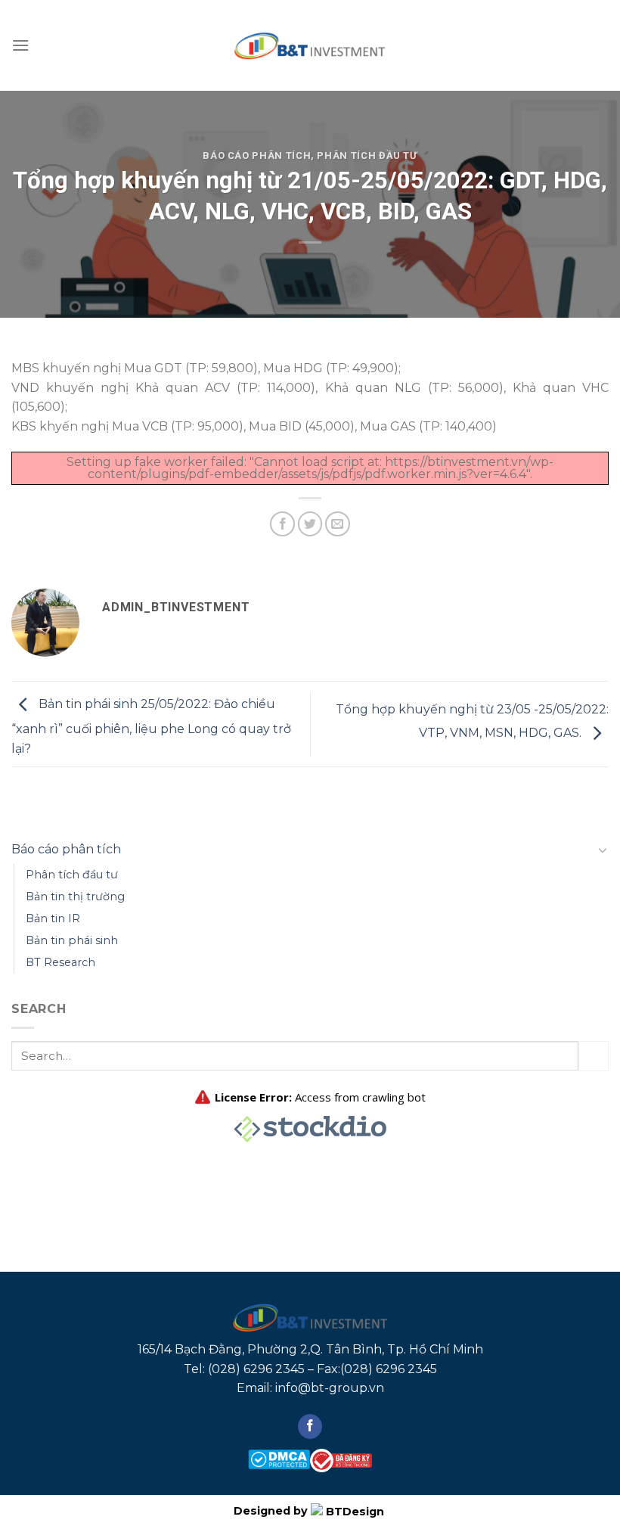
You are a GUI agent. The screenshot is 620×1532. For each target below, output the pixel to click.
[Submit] (593, 1056)
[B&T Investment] (310, 45)
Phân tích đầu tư (367, 155)
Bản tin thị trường (75, 896)
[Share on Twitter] (310, 523)
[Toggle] (603, 850)
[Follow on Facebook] (310, 1427)
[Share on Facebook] (282, 523)
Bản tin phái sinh (72, 940)
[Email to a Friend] (337, 523)
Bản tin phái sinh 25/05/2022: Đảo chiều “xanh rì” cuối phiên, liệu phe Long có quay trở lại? (151, 726)
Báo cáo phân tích (257, 155)
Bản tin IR (53, 918)
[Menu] (20, 45)
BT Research (60, 962)
